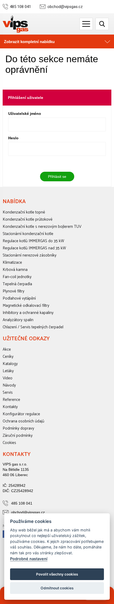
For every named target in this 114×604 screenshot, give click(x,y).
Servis (8, 393)
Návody (9, 385)
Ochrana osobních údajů (23, 421)
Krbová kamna (15, 270)
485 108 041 (20, 7)
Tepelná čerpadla (17, 284)
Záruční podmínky (18, 436)
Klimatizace (12, 263)
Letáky (8, 371)
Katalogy (10, 364)
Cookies (9, 443)
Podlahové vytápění (19, 298)
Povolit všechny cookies (57, 574)
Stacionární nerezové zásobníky (29, 255)
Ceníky (8, 357)
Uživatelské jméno (24, 113)
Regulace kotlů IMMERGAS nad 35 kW (34, 248)
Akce (7, 349)
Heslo (13, 138)
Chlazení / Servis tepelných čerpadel (33, 327)
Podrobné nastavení (28, 558)
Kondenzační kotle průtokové (27, 219)
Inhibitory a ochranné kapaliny (28, 313)
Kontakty (10, 407)
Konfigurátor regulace (21, 414)
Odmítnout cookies (57, 588)
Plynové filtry (13, 291)
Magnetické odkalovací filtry (26, 306)
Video (7, 378)
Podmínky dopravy (18, 428)
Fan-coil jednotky (17, 277)
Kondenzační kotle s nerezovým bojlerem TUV (42, 227)
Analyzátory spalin (18, 320)
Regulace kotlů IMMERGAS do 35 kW (33, 241)
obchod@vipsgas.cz (65, 7)
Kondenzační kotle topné (24, 212)
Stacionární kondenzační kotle (28, 234)
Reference (11, 400)
